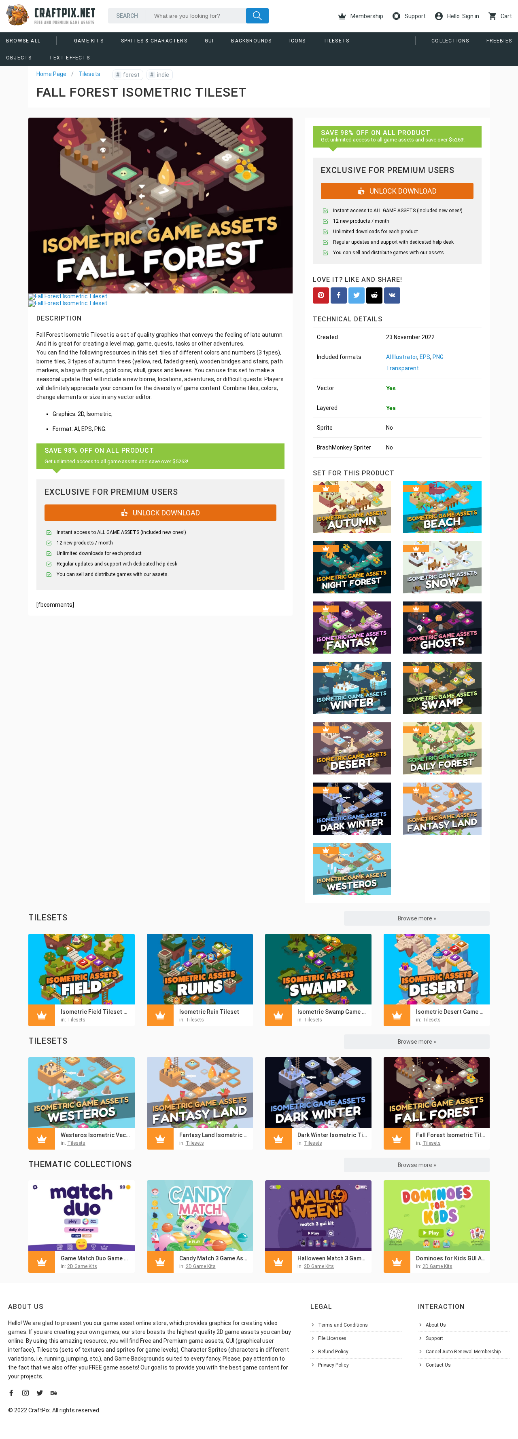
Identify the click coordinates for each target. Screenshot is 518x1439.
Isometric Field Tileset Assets (96, 1012)
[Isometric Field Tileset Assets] (81, 969)
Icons (297, 41)
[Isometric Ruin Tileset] (200, 969)
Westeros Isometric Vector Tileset (96, 1135)
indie (159, 75)
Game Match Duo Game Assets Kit (96, 1258)
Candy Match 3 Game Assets (214, 1258)
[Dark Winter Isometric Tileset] (318, 1092)
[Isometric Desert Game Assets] (437, 969)
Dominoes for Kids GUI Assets (451, 1258)
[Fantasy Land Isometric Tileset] (200, 1092)
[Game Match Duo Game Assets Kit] (81, 1215)
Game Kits (89, 41)
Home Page (51, 74)
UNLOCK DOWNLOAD (165, 513)
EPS (425, 357)
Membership (366, 16)
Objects (19, 58)
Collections (450, 41)
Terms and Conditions (343, 1325)
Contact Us (438, 1365)
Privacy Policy (333, 1365)
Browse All (23, 41)
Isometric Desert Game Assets (451, 1012)
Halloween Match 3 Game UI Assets (332, 1258)
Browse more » (417, 918)
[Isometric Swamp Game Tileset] (318, 969)
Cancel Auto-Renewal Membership (463, 1352)
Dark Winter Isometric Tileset (332, 1135)
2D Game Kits (82, 1266)
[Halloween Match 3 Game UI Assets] (318, 1215)
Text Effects (69, 58)
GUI (209, 41)
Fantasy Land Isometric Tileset (214, 1135)
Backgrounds (251, 41)
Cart (505, 16)
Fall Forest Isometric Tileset (451, 1135)
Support (414, 16)
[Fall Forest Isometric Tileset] (437, 1092)
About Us (436, 1325)
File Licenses (332, 1338)
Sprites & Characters (154, 41)
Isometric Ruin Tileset (209, 1012)
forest (128, 75)
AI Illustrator (401, 357)
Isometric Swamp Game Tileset (332, 1012)
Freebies (499, 41)
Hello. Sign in (462, 16)
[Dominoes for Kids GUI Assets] (437, 1215)
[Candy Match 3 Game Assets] (200, 1215)
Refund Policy (333, 1352)
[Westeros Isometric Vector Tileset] (81, 1092)
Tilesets (336, 41)
